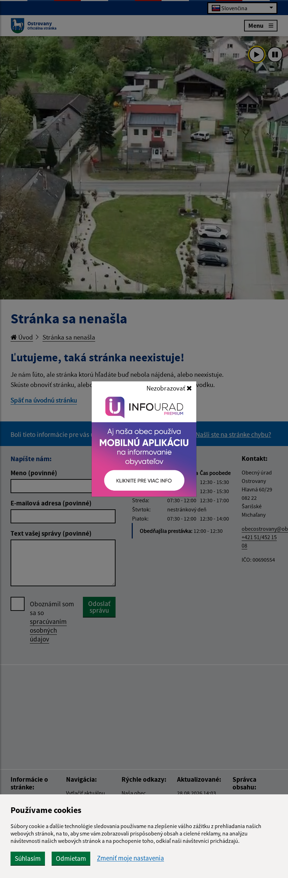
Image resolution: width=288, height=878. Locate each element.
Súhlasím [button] (28, 858)
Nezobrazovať (166, 388)
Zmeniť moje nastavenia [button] (130, 858)
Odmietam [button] (71, 858)
